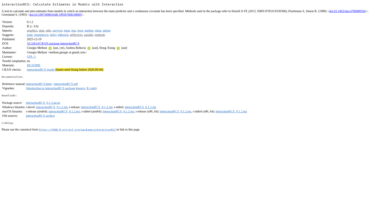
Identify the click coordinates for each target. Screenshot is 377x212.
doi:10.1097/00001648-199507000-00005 (55, 14)
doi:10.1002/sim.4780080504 (347, 11)
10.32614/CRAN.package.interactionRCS (53, 43)
